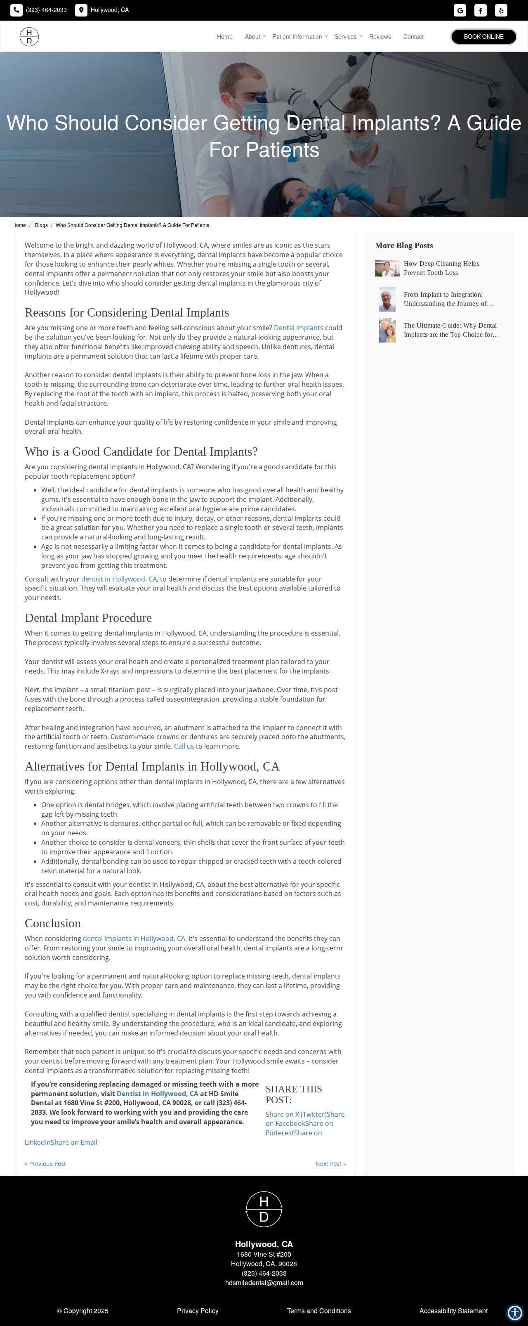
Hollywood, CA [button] (110, 9)
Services (346, 36)
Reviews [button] (380, 36)
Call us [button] (184, 746)
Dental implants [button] (298, 327)
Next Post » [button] (331, 1164)
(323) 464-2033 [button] (46, 9)
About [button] (252, 36)
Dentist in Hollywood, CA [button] (157, 1093)
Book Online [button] (484, 36)
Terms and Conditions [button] (319, 1310)
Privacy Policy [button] (198, 1310)
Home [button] (225, 36)
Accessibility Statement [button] (454, 1310)
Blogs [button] (41, 224)
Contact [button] (413, 36)
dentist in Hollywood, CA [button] (119, 579)
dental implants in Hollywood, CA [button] (134, 938)
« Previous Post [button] (45, 1164)
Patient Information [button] (297, 36)
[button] (74, 1142)
